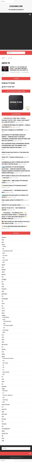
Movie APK (5, 344)
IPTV (3, 308)
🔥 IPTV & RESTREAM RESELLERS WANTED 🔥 (14, 226)
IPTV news (5, 363)
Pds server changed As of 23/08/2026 (12, 130)
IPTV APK (5, 255)
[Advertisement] (16, 33)
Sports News (6, 372)
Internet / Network (8, 395)
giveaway (4, 294)
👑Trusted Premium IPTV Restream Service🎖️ (15, 185)
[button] (30, 14)
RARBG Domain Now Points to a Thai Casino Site (15, 152)
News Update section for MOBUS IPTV (12, 200)
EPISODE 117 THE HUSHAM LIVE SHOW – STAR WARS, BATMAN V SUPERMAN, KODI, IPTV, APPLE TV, (19, 68)
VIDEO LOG (5, 433)
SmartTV (4, 409)
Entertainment (7, 321)
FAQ (3, 284)
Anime (4, 246)
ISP (3, 367)
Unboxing (5, 399)
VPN (3, 438)
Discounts (5, 390)
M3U (3, 339)
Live (3, 335)
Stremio (4, 419)
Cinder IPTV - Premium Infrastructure (12, 157)
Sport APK (5, 260)
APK (3, 242)
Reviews (4, 386)
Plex (3, 381)
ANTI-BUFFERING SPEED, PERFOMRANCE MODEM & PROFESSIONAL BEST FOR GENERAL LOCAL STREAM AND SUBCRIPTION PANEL (15, 145)
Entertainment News (8, 358)
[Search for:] (7, 1)
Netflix (4, 349)
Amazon (4, 237)
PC (2, 376)
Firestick (4, 289)
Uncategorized (6, 428)
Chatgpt (4, 279)
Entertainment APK (8, 251)
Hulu (3, 303)
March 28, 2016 (15, 72)
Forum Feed (16, 114)
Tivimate (4, 424)
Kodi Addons (6, 317)
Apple (3, 265)
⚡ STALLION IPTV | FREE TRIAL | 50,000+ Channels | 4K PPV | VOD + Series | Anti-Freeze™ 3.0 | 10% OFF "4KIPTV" (15, 120)
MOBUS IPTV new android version (11, 205)
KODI (3, 313)
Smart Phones (6, 404)
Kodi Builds (5, 330)
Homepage (5, 298)
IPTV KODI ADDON (8, 325)
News (3, 354)
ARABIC (4, 269)
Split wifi (4, 414)
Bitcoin (4, 274)
